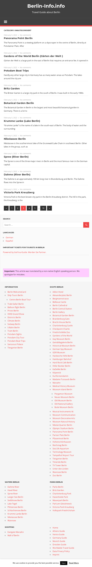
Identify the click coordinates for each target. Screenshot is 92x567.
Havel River (13, 490)
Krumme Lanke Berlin (17, 513)
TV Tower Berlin (60, 465)
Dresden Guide (59, 544)
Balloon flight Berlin (16, 307)
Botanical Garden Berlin (19, 103)
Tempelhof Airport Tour (63, 455)
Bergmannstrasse (61, 298)
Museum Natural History (64, 421)
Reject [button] (64, 563)
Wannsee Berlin (60, 472)
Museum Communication (64, 415)
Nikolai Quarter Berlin (62, 425)
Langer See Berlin (15, 497)
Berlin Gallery (59, 312)
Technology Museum (62, 452)
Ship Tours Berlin (15, 295)
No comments (25, 35)
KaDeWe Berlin (59, 369)
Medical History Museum (64, 386)
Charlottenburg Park (62, 493)
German (9, 237)
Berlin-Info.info (46, 6)
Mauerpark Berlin (60, 500)
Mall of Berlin (13, 535)
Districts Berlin (14, 317)
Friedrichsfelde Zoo (61, 332)
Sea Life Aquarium (61, 448)
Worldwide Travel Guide (63, 548)
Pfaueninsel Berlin (61, 438)
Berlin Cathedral (60, 305)
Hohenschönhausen (62, 442)
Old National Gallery (64, 404)
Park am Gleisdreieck (62, 503)
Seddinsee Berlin (15, 500)
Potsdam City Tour (16, 337)
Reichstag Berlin (60, 445)
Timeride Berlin (59, 462)
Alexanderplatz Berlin (62, 295)
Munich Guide (59, 541)
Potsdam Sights (15, 334)
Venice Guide (58, 534)
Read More (74, 563)
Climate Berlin (14, 320)
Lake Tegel (12, 503)
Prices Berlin (13, 310)
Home (55, 527)
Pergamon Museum (63, 393)
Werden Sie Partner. (37, 252)
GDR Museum (59, 352)
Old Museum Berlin (63, 400)
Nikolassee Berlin (15, 138)
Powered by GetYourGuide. (15, 252)
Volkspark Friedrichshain (64, 510)
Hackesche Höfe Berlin (63, 355)
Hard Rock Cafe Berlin (62, 362)
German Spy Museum (62, 349)
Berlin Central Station (62, 308)
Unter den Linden (60, 468)
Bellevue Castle (59, 302)
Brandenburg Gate (61, 318)
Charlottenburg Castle (63, 325)
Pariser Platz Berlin (61, 435)
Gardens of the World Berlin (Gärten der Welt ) (33, 56)
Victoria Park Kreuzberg (19, 192)
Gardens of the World (62, 335)
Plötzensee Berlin (15, 507)
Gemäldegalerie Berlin (63, 342)
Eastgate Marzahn (16, 532)
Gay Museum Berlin (61, 339)
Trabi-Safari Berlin (16, 304)
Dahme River (13, 487)
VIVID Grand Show (16, 314)
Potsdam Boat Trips (16, 70)
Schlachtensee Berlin (17, 510)
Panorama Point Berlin (18, 38)
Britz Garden (12, 88)
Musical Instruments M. (63, 411)
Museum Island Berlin (62, 389)
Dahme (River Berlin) (17, 174)
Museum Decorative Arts (64, 418)
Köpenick (57, 372)
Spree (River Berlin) (16, 156)
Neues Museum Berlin (64, 397)
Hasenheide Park (60, 497)
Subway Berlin (14, 324)
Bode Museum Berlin (64, 407)
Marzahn (56, 382)
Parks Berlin (58, 487)
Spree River (13, 493)
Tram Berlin (13, 331)
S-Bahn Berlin (14, 327)
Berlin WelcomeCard (17, 292)
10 (43, 208)
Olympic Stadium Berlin (63, 428)
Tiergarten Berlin (15, 347)
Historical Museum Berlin (64, 345)
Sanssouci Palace (15, 344)
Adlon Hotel (58, 292)
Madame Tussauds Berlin (64, 379)
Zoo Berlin (57, 475)
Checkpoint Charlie (61, 329)
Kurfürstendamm (60, 376)
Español (9, 241)
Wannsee (12, 520)
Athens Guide (59, 531)
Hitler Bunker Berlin (61, 366)
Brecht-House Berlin (62, 322)
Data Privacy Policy (61, 551)
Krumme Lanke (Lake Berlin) (22, 121)
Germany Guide (60, 537)
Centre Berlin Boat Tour (20, 299)
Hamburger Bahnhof (62, 359)
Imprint (56, 554)
